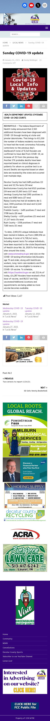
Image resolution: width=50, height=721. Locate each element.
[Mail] (44, 5)
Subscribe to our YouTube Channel (17, 656)
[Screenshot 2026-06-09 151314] (25, 520)
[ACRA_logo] (25, 538)
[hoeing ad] (25, 507)
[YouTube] (31, 5)
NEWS (5, 643)
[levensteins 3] (25, 361)
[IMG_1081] (25, 455)
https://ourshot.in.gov (18, 272)
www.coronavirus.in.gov (18, 254)
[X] (38, 5)
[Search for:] (25, 34)
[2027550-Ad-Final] (25, 480)
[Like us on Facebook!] (24, 5)
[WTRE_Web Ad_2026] (25, 426)
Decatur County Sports (13, 652)
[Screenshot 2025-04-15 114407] (25, 570)
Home (5, 634)
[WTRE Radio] (25, 23)
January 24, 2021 (12, 60)
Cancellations (9, 648)
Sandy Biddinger (31, 60)
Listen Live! (7, 661)
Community (7, 639)
